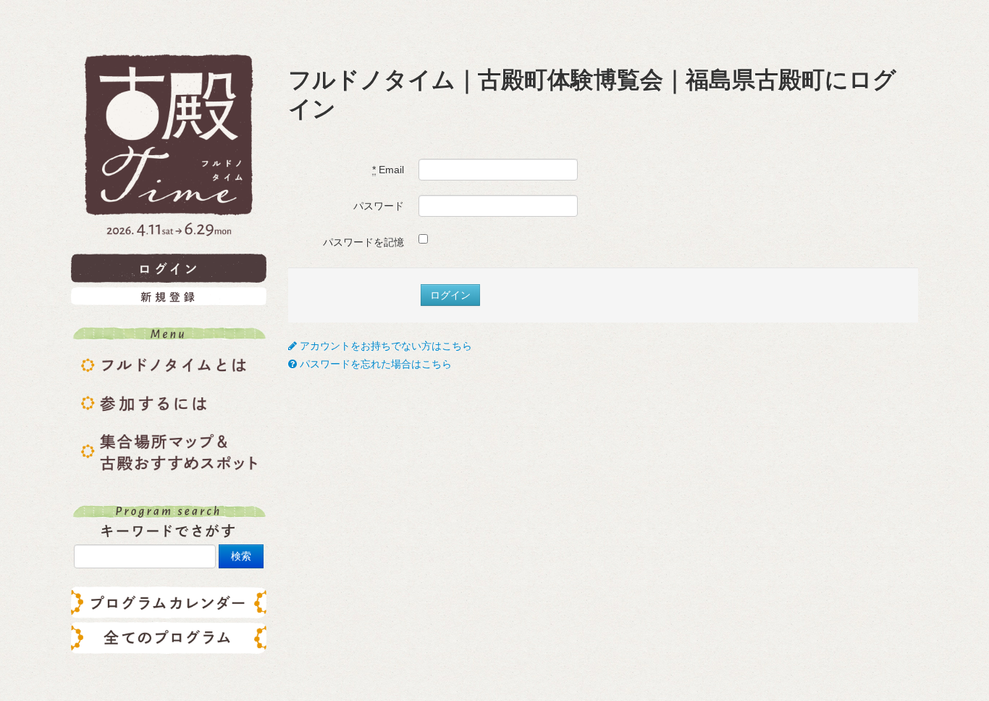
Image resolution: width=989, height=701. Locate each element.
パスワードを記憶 (363, 242)
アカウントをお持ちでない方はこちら (384, 346)
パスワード (378, 206)
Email (388, 169)
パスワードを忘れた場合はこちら (374, 364)
